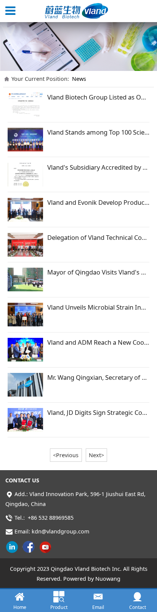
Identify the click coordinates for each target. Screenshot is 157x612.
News (79, 78)
